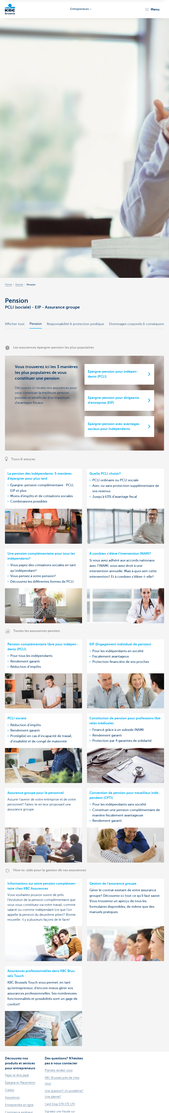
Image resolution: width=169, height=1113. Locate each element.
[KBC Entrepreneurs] (9, 9)
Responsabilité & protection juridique (75, 324)
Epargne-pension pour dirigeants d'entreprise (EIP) (113, 400)
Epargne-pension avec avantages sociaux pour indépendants (113, 426)
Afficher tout (15, 324)
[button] (152, 9)
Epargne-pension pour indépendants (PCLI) (113, 374)
